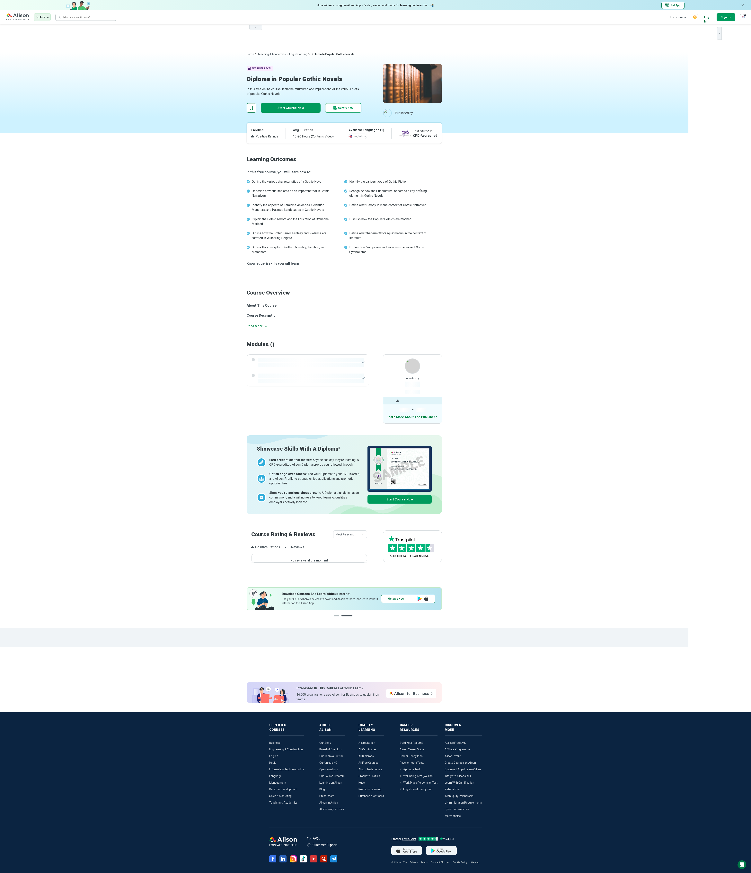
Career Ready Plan (411, 756)
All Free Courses (368, 762)
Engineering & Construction (286, 749)
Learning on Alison (330, 782)
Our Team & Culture (331, 756)
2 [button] (347, 618)
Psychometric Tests (412, 762)
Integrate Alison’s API (458, 776)
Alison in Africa (328, 802)
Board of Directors (330, 749)
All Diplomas (366, 756)
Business (274, 742)
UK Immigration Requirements (463, 802)
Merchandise (453, 815)
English (273, 756)
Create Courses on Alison (460, 762)
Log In (706, 17)
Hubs (361, 782)
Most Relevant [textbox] (345, 534)
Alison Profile (453, 756)
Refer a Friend (453, 789)
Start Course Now (291, 108)
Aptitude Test (411, 769)
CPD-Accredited (425, 135)
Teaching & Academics (272, 54)
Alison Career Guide (412, 749)
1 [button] (337, 618)
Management (277, 782)
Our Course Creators (332, 776)
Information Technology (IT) (286, 769)
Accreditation (366, 742)
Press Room (326, 796)
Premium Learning (369, 789)
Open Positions (328, 769)
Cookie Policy (460, 862)
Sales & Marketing (280, 796)
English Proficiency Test (417, 789)
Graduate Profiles (369, 776)
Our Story (325, 742)
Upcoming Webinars (457, 809)
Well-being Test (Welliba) (418, 776)
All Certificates (367, 749)
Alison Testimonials (370, 769)
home (250, 54)
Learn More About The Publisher (411, 417)
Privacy (414, 862)
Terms (424, 862)
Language (275, 776)
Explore (40, 17)
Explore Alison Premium (325, 598)
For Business (678, 17)
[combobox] (350, 534)
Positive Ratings (266, 136)
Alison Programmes (331, 809)
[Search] (59, 17)
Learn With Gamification (459, 782)
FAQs (316, 838)
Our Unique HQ (328, 762)
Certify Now (345, 108)
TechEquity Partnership (459, 796)
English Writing (298, 54)
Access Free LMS (455, 742)
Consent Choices (440, 862)
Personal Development (283, 789)
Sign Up (726, 17)
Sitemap (474, 862)
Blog (322, 789)
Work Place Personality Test (420, 782)
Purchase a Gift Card (371, 796)
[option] (261, 598)
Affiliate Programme (457, 749)
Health (273, 762)
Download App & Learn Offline (463, 769)
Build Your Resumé (411, 742)
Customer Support (325, 845)
